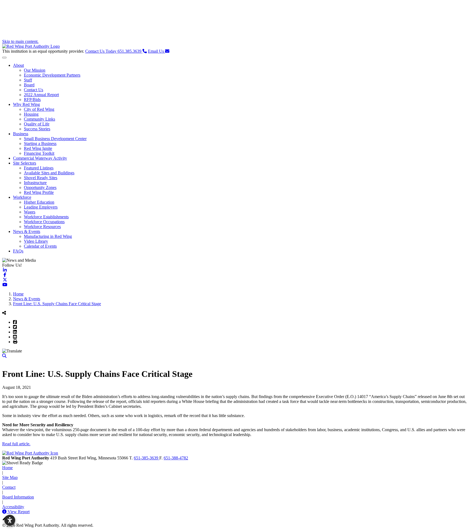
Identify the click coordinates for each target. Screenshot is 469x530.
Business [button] (20, 133)
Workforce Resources (42, 226)
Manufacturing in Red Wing (48, 236)
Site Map (10, 477)
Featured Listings (38, 168)
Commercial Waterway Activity (40, 158)
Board (29, 85)
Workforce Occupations (44, 221)
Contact (8, 487)
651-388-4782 (176, 458)
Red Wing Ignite (38, 148)
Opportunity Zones (40, 187)
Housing (31, 114)
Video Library (36, 241)
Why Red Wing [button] (26, 104)
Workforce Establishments (46, 216)
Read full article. (16, 443)
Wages (29, 212)
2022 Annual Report (41, 94)
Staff (28, 80)
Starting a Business (40, 143)
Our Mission (34, 70)
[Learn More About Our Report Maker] (5, 511)
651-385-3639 (146, 458)
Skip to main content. (20, 41)
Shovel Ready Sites (40, 177)
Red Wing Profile (39, 192)
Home (7, 467)
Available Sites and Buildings (49, 173)
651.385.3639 (113, 51)
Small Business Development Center (55, 138)
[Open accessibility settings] (9, 520)
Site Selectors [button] (24, 163)
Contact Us (33, 89)
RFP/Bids (32, 99)
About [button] (18, 65)
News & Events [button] (26, 231)
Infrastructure (35, 182)
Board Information (18, 497)
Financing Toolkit (39, 153)
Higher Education (39, 202)
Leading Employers (41, 207)
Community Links (39, 119)
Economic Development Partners (52, 75)
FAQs (18, 251)
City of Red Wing (39, 109)
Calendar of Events (40, 246)
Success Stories (37, 129)
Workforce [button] (22, 197)
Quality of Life (36, 124)
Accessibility (13, 506)
